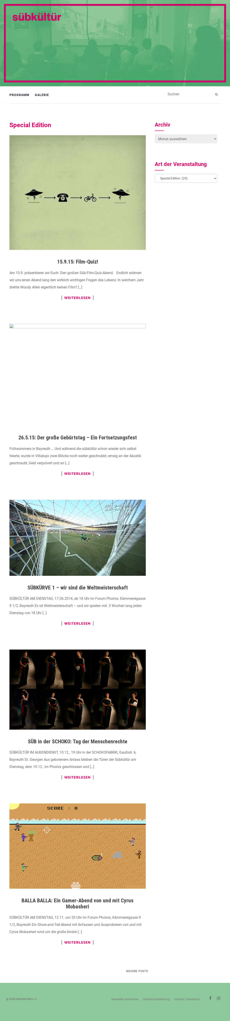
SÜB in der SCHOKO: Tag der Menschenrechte (77, 741)
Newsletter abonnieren (125, 999)
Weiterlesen (77, 298)
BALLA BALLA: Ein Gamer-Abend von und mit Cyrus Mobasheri (77, 903)
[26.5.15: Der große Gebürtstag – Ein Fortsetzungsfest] (77, 375)
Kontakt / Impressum (187, 999)
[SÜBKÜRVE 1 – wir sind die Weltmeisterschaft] (77, 538)
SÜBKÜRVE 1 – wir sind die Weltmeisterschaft (77, 588)
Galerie (42, 95)
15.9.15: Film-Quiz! (77, 262)
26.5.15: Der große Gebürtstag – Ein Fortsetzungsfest (77, 437)
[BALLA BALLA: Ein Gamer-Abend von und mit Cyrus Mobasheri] (77, 846)
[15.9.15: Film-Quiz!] (77, 192)
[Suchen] (217, 94)
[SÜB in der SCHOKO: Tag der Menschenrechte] (77, 690)
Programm (19, 95)
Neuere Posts (137, 971)
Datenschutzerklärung (156, 999)
